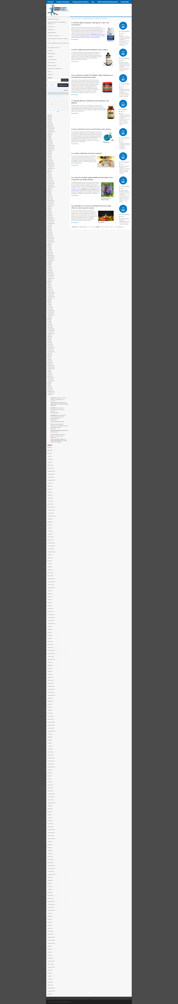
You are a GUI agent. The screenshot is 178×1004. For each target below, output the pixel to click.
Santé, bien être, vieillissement (54, 68)
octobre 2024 (50, 148)
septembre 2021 (51, 205)
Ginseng (127, 119)
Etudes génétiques (52, 32)
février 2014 (50, 344)
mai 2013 (49, 357)
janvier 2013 (50, 364)
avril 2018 (50, 267)
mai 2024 (50, 156)
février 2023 (50, 179)
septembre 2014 (51, 333)
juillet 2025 (50, 134)
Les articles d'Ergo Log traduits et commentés (124, 42)
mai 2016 (49, 302)
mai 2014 (49, 339)
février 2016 (50, 307)
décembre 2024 (51, 145)
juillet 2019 (50, 244)
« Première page (82, 227)
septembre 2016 (51, 296)
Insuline (126, 41)
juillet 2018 (50, 263)
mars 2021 (50, 214)
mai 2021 (49, 211)
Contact (92, 2)
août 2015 (50, 316)
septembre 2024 (51, 150)
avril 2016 (50, 304)
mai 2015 (49, 321)
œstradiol (126, 190)
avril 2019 (50, 249)
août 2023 (50, 169)
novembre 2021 (51, 202)
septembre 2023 (51, 168)
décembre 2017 (51, 273)
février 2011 (50, 388)
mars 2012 (50, 374)
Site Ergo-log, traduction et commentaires (81, 2)
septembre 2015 (51, 315)
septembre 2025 (51, 131)
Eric (51, 434)
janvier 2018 (50, 272)
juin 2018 (49, 264)
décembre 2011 (51, 377)
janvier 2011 (50, 390)
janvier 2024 (50, 162)
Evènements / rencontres (53, 35)
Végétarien (50, 74)
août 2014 (50, 335)
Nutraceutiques (51, 53)
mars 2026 (50, 122)
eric (123, 33)
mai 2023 (49, 174)
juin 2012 (49, 370)
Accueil (78, 18)
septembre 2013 (51, 351)
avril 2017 (50, 286)
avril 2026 (50, 121)
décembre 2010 (51, 391)
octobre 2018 (50, 258)
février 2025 (50, 142)
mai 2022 (49, 192)
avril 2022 (50, 194)
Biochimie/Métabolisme (124, 36)
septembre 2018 (51, 260)
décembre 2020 (51, 218)
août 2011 (50, 382)
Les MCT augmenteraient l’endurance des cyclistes (89, 50)
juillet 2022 (50, 189)
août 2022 (50, 188)
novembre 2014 (51, 330)
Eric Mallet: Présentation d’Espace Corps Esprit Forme (107, 2)
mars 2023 (50, 177)
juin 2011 (49, 383)
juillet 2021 (50, 208)
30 (111, 227)
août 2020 (50, 225)
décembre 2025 (51, 127)
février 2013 (50, 362)
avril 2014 (50, 341)
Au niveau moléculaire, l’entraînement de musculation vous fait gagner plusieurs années (59, 426)
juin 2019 (49, 246)
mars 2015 (50, 324)
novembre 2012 (51, 367)
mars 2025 (50, 140)
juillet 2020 (50, 226)
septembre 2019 (51, 241)
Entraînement (51, 29)
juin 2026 (49, 118)
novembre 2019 (51, 238)
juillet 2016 (50, 299)
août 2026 (50, 114)
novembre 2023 (51, 165)
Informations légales (125, 2)
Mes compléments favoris (53, 47)
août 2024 (50, 151)
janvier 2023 (50, 180)
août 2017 (50, 280)
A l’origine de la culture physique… (63, 2)
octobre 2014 (50, 332)
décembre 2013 (51, 347)
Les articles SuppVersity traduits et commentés (58, 43)
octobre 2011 (50, 379)
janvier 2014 (50, 345)
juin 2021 (49, 209)
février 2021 (50, 215)
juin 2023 (49, 173)
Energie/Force (122, 148)
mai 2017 (49, 284)
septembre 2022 (51, 186)
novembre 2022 (51, 183)
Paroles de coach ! (51, 62)
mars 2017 (50, 287)
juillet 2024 (50, 153)
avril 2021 (50, 212)
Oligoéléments (122, 45)
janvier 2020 (50, 235)
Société (49, 71)
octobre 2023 (50, 166)
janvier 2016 (50, 309)
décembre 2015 (51, 310)
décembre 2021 (51, 200)
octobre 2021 (50, 203)
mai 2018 (49, 266)
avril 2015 (50, 322)
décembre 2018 (51, 255)
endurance (80, 52)
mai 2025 (49, 137)
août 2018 (50, 261)
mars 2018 (50, 269)
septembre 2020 (51, 223)
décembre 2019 (51, 237)
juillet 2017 (50, 281)
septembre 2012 (51, 368)
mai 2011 (49, 385)
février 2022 (50, 197)
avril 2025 (50, 139)
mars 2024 (50, 159)
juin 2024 (49, 154)
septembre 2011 (51, 380)
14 (105, 227)
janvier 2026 (50, 125)
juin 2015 (49, 319)
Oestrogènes (126, 198)
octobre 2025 (50, 130)
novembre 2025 (51, 128)
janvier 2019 (50, 254)
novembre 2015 (51, 312)
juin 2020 (49, 228)
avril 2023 (50, 176)
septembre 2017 (51, 278)
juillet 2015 (50, 318)
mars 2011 (50, 387)
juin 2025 (49, 136)
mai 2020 (50, 229)
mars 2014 (50, 342)
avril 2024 (50, 157)
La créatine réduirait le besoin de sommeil (86, 153)
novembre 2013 (51, 348)
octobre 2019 (50, 240)
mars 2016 (50, 306)
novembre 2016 (51, 293)
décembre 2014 (51, 328)
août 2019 (50, 243)
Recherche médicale (52, 65)
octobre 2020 (50, 221)
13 (103, 227)
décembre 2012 (51, 365)
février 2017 (50, 289)
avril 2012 (50, 373)
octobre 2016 (50, 295)
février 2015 (50, 325)
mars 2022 (50, 195)
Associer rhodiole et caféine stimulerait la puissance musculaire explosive (58, 417)
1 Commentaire (124, 109)
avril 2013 (50, 359)
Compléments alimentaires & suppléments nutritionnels (124, 40)
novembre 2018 (51, 257)
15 (107, 227)
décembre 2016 (51, 292)
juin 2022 (49, 191)
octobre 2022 (50, 185)
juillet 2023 (50, 171)
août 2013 (50, 353)
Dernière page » (120, 227)
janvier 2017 (50, 290)
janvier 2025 (50, 144)
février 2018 (50, 270)
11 (99, 227)
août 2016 (50, 298)
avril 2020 (50, 231)
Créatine (127, 93)
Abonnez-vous (63, 85)
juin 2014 (49, 338)
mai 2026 (50, 119)
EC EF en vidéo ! (50, 2)
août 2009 (50, 394)
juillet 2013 (50, 354)
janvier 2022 (50, 199)
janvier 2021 (50, 217)
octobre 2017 (50, 276)
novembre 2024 (51, 147)
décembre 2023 (51, 163)
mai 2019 (49, 247)
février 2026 (50, 124)
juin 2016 (49, 301)
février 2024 (50, 160)
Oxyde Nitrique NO (52, 59)
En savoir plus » (74, 39)
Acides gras (126, 62)
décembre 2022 (51, 182)
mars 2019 (50, 251)
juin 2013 (49, 356)
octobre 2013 (50, 350)
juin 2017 (49, 283)
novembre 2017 (51, 275)
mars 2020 (50, 232)
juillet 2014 (50, 336)
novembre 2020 (51, 220)
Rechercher (50, 77)
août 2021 (50, 206)
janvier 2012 (50, 376)
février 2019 (50, 252)
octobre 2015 (50, 313)
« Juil (58, 111)
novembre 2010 (51, 393)
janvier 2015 (50, 327)
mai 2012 (49, 371)
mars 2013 (50, 361)
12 (101, 227)
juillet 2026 (50, 116)
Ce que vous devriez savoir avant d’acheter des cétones (91, 129)
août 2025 (50, 133)
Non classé (50, 50)
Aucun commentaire (125, 31)
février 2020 (50, 234)
